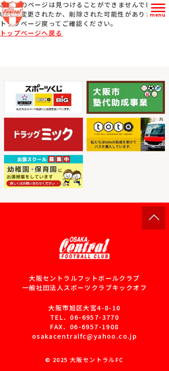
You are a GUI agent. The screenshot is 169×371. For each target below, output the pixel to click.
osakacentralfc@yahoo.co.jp (84, 335)
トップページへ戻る (31, 32)
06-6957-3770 (94, 317)
